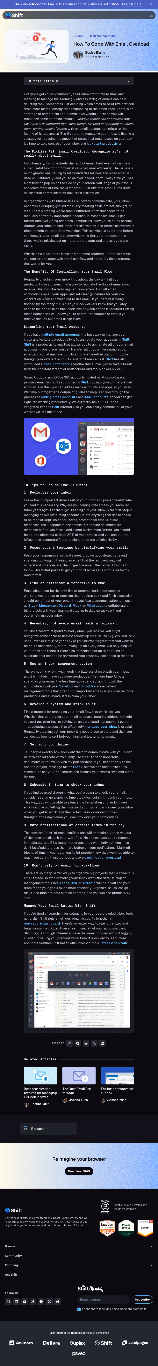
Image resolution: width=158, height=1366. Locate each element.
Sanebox (66, 686)
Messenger (48, 605)
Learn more (130, 4)
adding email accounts (59, 397)
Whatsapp (95, 605)
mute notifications (57, 364)
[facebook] (41, 1301)
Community (13, 1256)
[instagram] (8, 1301)
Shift (125, 339)
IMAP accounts (96, 397)
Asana (64, 883)
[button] (150, 15)
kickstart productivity (104, 143)
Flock (76, 605)
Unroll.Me (88, 686)
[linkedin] (16, 1301)
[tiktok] (33, 1301)
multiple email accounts (60, 334)
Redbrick (76, 1333)
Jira (73, 883)
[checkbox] (79, 1309)
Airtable (89, 883)
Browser (11, 1246)
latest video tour (113, 943)
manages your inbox (101, 726)
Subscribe (142, 1299)
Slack (33, 605)
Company (12, 1265)
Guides (78, 36)
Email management (101, 36)
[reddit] (57, 1301)
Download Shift (79, 1171)
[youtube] (24, 1301)
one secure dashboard (42, 923)
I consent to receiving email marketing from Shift (114, 1309)
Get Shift (11, 1274)
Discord (65, 605)
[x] (49, 1301)
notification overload (104, 857)
